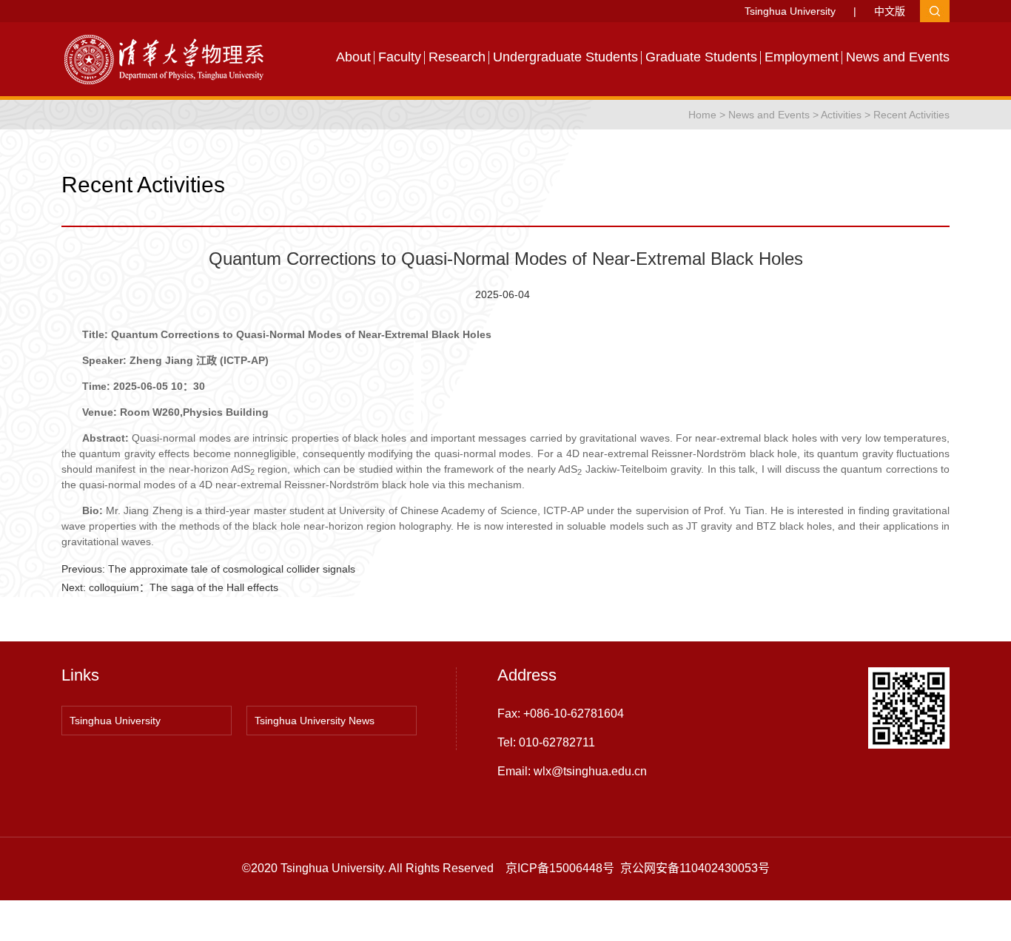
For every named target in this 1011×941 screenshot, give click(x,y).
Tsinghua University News (314, 720)
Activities (841, 115)
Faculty (399, 57)
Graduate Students (701, 57)
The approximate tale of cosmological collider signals (231, 569)
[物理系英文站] (172, 58)
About (353, 57)
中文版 (889, 11)
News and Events (898, 57)
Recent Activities (911, 115)
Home (702, 115)
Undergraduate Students (565, 57)
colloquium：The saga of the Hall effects (183, 587)
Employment (802, 57)
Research (457, 57)
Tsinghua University (790, 11)
